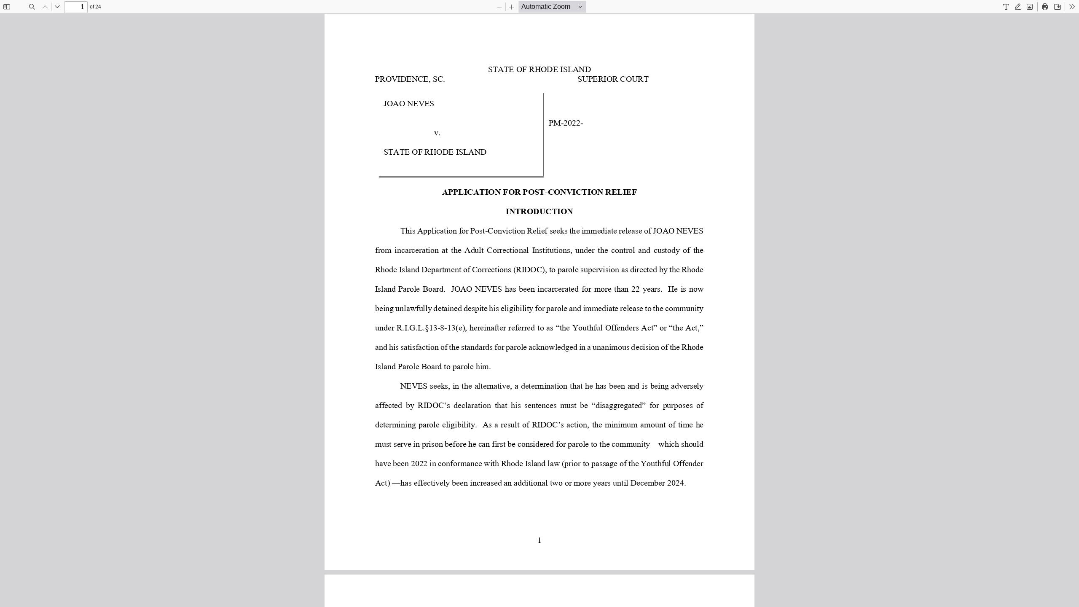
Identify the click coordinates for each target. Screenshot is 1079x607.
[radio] (1006, 7)
